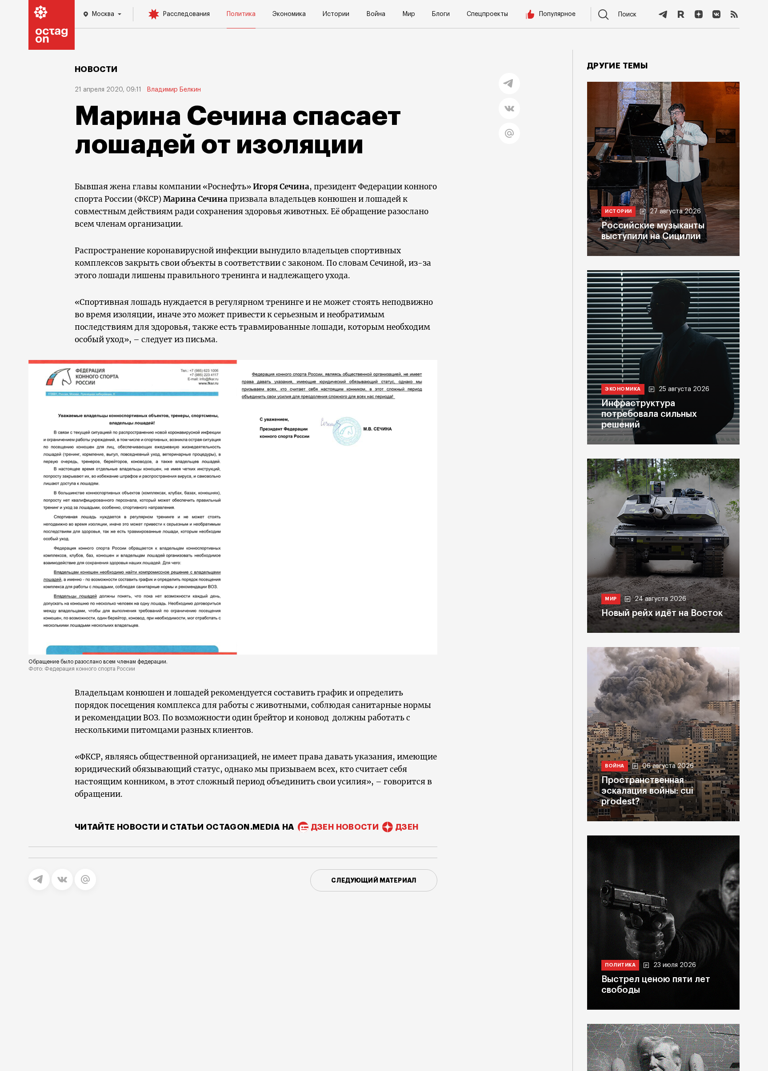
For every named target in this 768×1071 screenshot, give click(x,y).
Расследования (186, 14)
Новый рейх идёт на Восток (662, 613)
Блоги (441, 14)
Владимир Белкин (174, 90)
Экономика (289, 14)
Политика (241, 14)
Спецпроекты (487, 14)
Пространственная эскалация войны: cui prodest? (647, 791)
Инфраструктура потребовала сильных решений (649, 414)
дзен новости (345, 827)
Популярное (557, 14)
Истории (336, 14)
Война (375, 14)
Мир (408, 14)
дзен (407, 827)
